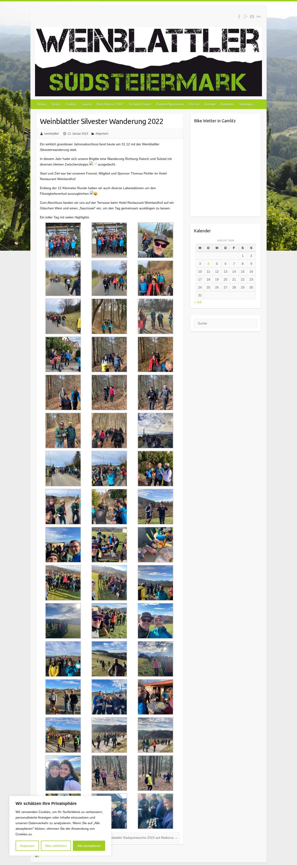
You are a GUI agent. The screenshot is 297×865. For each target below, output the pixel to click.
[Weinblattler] (148, 62)
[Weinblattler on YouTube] (252, 16)
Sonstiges (246, 104)
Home (41, 104)
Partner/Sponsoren (170, 104)
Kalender (227, 104)
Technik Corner (140, 104)
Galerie (71, 104)
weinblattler (51, 133)
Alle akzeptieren (89, 846)
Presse (194, 104)
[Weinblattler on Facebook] (239, 16)
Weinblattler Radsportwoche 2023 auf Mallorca (141, 837)
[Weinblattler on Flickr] (258, 16)
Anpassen (27, 846)
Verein (56, 104)
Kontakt (210, 104)
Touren (86, 104)
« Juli (198, 302)
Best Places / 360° (110, 104)
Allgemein (102, 133)
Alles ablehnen (56, 846)
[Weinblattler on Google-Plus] (245, 16)
